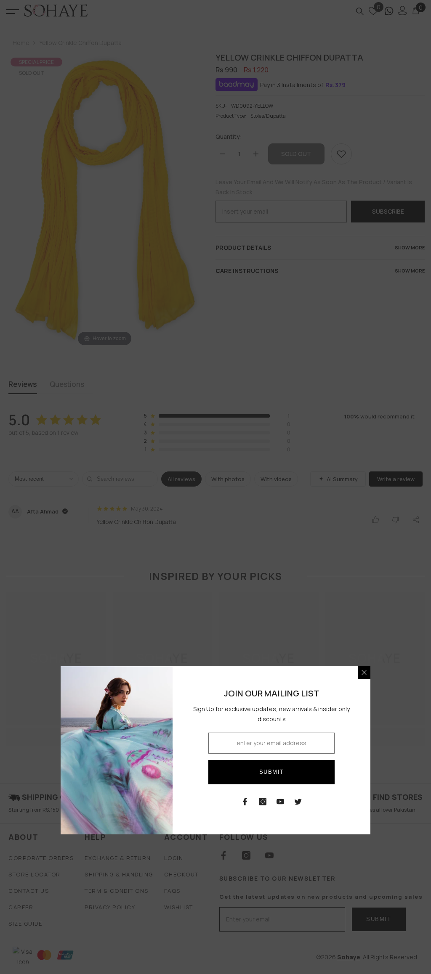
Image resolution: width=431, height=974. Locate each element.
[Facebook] (245, 801)
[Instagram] (262, 801)
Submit (271, 772)
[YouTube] (280, 801)
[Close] (364, 672)
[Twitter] (298, 801)
